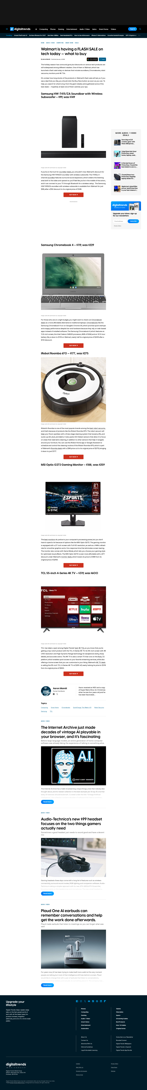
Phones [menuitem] (53, 29)
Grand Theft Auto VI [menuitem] (20, 35)
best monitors (49, 539)
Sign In (132, 29)
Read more (47, 802)
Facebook (77, 1001)
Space (118, 1015)
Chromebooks (92, 323)
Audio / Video (85, 1019)
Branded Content (121, 1040)
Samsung (44, 711)
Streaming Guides (122, 1019)
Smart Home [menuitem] (103, 29)
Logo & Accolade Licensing (89, 1050)
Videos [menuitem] (113, 29)
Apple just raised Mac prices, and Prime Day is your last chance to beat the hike (130, 189)
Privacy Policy (117, 225)
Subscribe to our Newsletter (124, 1037)
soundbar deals (65, 172)
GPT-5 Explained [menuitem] (131, 35)
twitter (57, 694)
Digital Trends (16, 31)
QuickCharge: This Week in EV (82, 707)
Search (140, 29)
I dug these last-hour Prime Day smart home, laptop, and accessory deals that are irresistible (129, 155)
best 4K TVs (79, 648)
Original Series (121, 1029)
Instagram (81, 1001)
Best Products (120, 1022)
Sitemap (113, 1071)
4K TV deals (100, 662)
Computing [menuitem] (43, 29)
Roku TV (101, 656)
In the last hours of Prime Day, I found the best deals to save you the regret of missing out (130, 167)
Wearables (119, 1012)
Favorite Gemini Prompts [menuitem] (116, 35)
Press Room (114, 1067)
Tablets (118, 1009)
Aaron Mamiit (46, 59)
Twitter (85, 1001)
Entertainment (85, 1025)
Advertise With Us (86, 1043)
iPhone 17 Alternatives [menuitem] (99, 35)
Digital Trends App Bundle (124, 1050)
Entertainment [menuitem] (71, 29)
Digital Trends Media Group (17, 1082)
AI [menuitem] (36, 29)
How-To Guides (121, 1025)
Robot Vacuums (99, 707)
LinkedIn (101, 1001)
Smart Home (55, 707)
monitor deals (66, 557)
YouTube (89, 1001)
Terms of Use (79, 1075)
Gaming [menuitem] (61, 29)
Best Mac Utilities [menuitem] (53, 35)
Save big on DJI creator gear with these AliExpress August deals (128, 143)
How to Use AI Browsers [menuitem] (82, 35)
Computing (44, 707)
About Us (84, 1037)
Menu (6, 29)
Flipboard (105, 1001)
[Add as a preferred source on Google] (92, 59)
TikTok (93, 1001)
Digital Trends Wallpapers (123, 1043)
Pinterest (97, 1001)
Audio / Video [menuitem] (85, 29)
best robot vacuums (97, 428)
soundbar (51, 177)
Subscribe (133, 221)
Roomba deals (56, 448)
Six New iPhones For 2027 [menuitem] (37, 35)
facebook (54, 694)
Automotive (85, 1029)
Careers (78, 1063)
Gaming (83, 1015)
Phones (83, 1009)
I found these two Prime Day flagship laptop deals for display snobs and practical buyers (129, 179)
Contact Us (84, 1040)
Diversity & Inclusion (81, 1071)
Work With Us (79, 1067)
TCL (51, 711)
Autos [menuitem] (94, 29)
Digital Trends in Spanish (123, 1047)
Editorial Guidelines (87, 1047)
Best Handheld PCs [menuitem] (66, 35)
